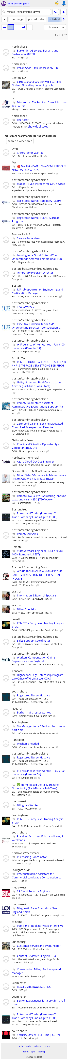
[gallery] (23, 27)
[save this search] (63, 12)
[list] (4, 27)
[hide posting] (27, 57)
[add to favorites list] (14, 50)
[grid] (17, 27)
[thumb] (11, 27)
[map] (29, 27)
